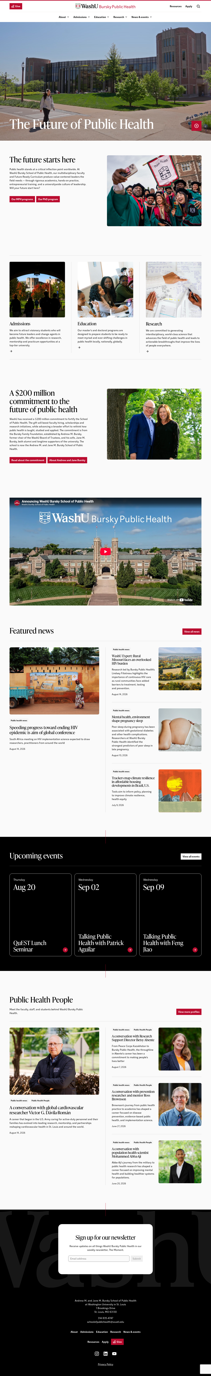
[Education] (108, 307)
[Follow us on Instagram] (96, 1353)
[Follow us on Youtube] (114, 1353)
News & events (140, 17)
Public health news (19, 720)
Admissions (80, 17)
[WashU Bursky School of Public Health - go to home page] (105, 6)
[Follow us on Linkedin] (105, 1353)
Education (100, 17)
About (62, 17)
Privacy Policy (105, 1364)
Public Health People (41, 1100)
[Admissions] (40, 307)
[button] (198, 6)
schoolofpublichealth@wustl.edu (105, 1321)
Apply (188, 6)
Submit (137, 1258)
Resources (176, 6)
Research (118, 17)
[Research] (173, 307)
